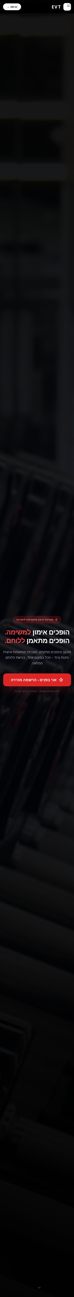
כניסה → (12, 6)
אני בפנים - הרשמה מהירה (34, 679)
